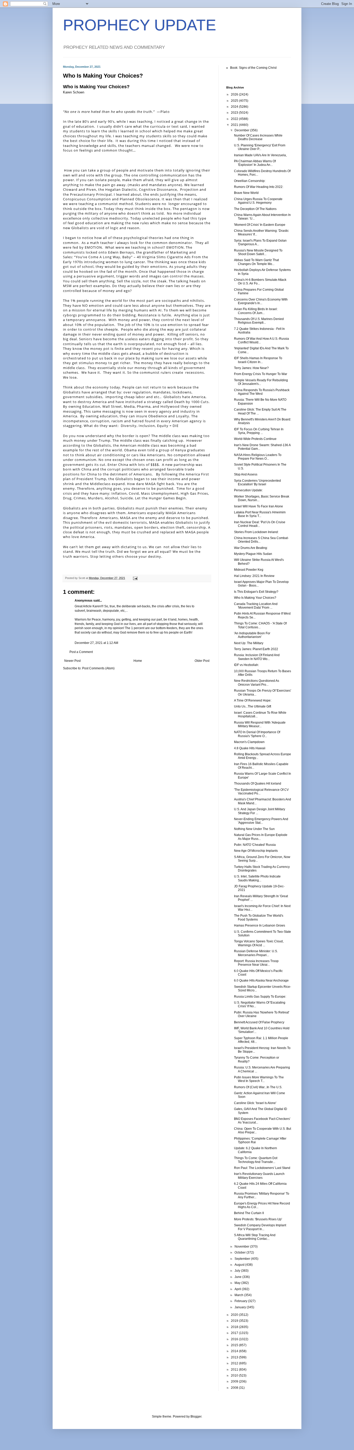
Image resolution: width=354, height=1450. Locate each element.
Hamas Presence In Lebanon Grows (259, 925)
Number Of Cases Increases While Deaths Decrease (258, 137)
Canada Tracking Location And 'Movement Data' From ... (256, 605)
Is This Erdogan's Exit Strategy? (256, 592)
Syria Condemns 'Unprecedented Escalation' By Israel (257, 482)
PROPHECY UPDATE (139, 25)
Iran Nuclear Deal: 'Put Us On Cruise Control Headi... (259, 524)
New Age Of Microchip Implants (256, 851)
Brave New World (246, 193)
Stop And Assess (245, 474)
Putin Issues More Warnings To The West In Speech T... (259, 1079)
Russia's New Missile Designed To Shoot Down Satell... (258, 252)
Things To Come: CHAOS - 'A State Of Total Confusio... (260, 625)
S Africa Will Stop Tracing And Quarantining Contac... (254, 1237)
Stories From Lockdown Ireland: (256, 532)
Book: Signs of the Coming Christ (253, 68)
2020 (235, 1315)
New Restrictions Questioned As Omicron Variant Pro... (256, 682)
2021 (235, 125)
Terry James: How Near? (251, 368)
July (238, 1270)
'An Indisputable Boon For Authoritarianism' (252, 635)
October (240, 1252)
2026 (235, 94)
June (238, 1277)
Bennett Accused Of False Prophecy (259, 1022)
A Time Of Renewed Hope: (252, 700)
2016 (235, 1339)
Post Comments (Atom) (98, 668)
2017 (235, 1333)
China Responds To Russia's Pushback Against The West (261, 392)
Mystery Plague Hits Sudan (253, 554)
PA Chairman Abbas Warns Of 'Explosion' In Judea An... (255, 163)
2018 (235, 1327)
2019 (235, 1321)
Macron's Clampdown (249, 742)
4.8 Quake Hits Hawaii (249, 748)
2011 (235, 1369)
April (238, 1289)
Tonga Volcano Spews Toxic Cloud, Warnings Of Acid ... (259, 943)
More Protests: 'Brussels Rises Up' (258, 1219)
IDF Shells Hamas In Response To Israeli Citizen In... (258, 360)
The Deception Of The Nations (255, 209)
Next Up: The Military (248, 643)
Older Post (202, 661)
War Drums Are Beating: (251, 548)
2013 (235, 1357)
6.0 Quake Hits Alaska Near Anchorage (261, 980)
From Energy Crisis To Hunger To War (260, 374)
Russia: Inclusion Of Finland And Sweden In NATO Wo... (257, 657)
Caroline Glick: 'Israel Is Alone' (255, 1103)
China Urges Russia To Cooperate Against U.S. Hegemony (258, 201)
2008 (235, 1388)
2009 (235, 1381)
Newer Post (72, 661)
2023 (235, 112)
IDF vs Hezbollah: (246, 665)
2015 (235, 1345)
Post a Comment (81, 652)
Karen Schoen (73, 92)
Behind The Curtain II (249, 1213)
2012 (235, 1363)
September (243, 1259)
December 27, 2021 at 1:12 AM (96, 643)
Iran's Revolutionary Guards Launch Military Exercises (259, 1175)
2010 (235, 1375)
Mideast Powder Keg (248, 569)
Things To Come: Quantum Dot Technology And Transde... (255, 1159)
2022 (235, 119)
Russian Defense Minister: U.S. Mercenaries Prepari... (256, 953)
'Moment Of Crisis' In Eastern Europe (259, 225)
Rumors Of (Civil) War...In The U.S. (258, 1087)
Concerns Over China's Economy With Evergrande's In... (261, 301)
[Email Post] (135, 578)
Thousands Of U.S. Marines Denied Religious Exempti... (259, 320)
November (242, 1246)
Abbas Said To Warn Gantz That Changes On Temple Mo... (256, 262)
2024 (235, 106)
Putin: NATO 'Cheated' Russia (255, 845)
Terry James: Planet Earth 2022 (256, 649)
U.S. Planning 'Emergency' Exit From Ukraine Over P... (259, 147)
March (239, 1295)
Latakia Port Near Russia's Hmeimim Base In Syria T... (260, 514)
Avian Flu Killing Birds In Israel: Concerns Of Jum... (256, 311)
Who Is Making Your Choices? (255, 598)
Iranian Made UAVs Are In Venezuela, (260, 155)
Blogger (195, 1416)
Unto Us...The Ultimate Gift (252, 706)
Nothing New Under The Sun (254, 829)
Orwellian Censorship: (249, 181)
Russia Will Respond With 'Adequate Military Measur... (260, 724)
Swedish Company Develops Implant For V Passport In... (260, 1227)
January (241, 1307)
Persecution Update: (248, 490)
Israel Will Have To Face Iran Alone (258, 506)
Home (137, 661)
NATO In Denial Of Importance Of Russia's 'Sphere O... (257, 734)
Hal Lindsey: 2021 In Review (254, 576)
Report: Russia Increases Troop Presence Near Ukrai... (256, 962)
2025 (235, 101)
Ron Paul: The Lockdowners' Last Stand (262, 1168)
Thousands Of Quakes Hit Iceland (257, 783)
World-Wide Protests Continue (255, 439)
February (241, 1301)
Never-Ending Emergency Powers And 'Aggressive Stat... (261, 821)
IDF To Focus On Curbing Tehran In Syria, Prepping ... (259, 431)
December (242, 130)
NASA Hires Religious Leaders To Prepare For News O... (257, 456)
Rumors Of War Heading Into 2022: (258, 187)
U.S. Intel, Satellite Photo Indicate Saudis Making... (257, 878)
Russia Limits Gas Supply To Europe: (260, 996)
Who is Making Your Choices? (96, 86)
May (238, 1283)
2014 (235, 1351)
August (240, 1265)
